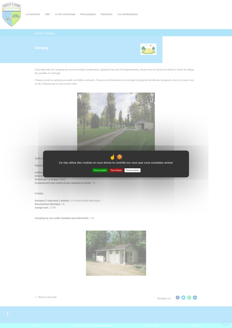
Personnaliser (132, 170)
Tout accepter (100, 170)
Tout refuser (116, 170)
